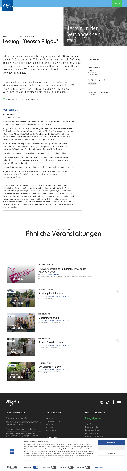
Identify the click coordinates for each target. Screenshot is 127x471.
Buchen (117, 3)
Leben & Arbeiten (51, 430)
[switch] (53, 467)
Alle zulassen (111, 442)
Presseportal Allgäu (91, 427)
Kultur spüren (49, 427)
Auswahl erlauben (111, 448)
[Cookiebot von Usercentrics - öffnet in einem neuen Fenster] (12, 467)
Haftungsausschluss (91, 433)
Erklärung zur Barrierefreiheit (94, 436)
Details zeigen (98, 467)
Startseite (8, 36)
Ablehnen (111, 453)
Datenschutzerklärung (92, 430)
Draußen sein (49, 418)
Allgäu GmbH (89, 424)
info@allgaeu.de (93, 418)
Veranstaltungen (25, 36)
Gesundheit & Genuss (52, 421)
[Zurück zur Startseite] (63, 5)
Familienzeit (49, 424)
